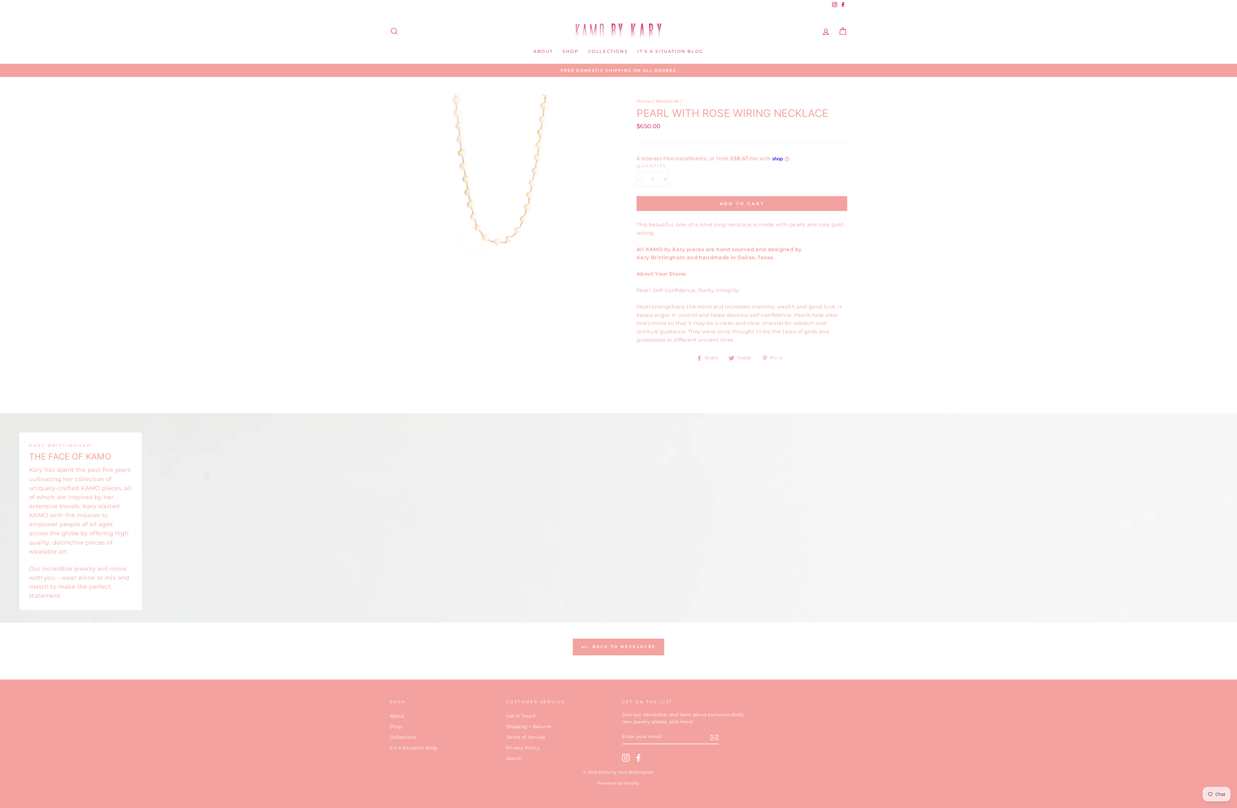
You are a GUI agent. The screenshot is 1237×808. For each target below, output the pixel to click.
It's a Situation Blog (671, 51)
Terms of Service (525, 737)
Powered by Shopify (618, 783)
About (543, 51)
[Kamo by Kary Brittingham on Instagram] (626, 758)
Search (514, 758)
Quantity (652, 166)
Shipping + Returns (528, 726)
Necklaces (667, 101)
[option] (618, 70)
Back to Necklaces (623, 646)
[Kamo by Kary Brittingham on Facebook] (638, 758)
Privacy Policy (523, 747)
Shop (570, 51)
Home (644, 101)
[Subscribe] (714, 737)
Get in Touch (521, 715)
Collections (608, 51)
